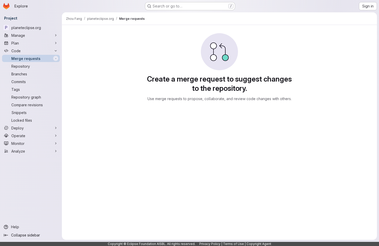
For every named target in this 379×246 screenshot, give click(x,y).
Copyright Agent (258, 244)
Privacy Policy (209, 244)
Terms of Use (233, 244)
